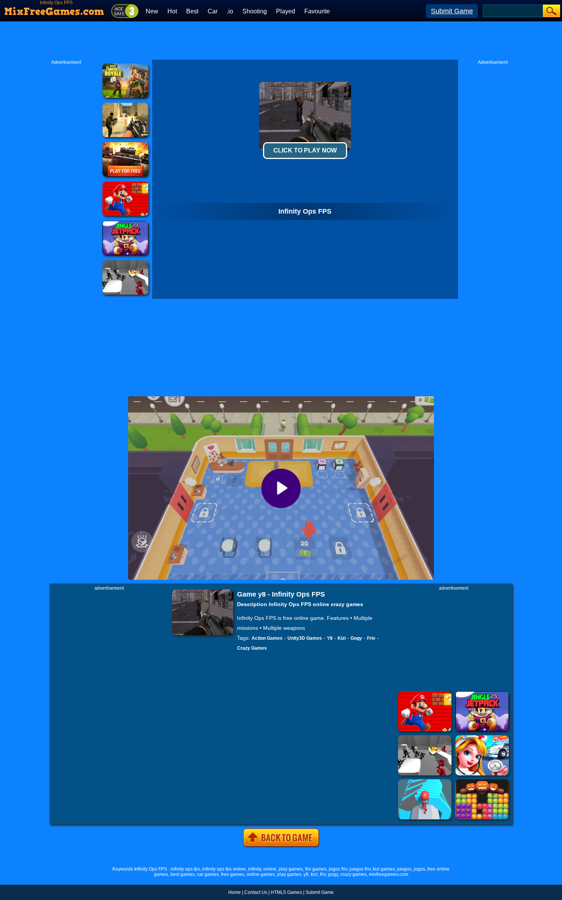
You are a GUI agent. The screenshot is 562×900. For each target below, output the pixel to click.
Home (234, 892)
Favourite (317, 11)
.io (230, 11)
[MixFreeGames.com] (54, 8)
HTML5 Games (286, 892)
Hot (172, 11)
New (152, 11)
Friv (371, 638)
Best (192, 11)
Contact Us (255, 892)
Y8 (330, 638)
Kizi (342, 638)
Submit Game (452, 11)
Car (213, 11)
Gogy (356, 638)
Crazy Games (252, 648)
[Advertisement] (281, 40)
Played (285, 11)
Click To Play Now (305, 150)
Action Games (267, 638)
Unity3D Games (304, 638)
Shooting (254, 11)
